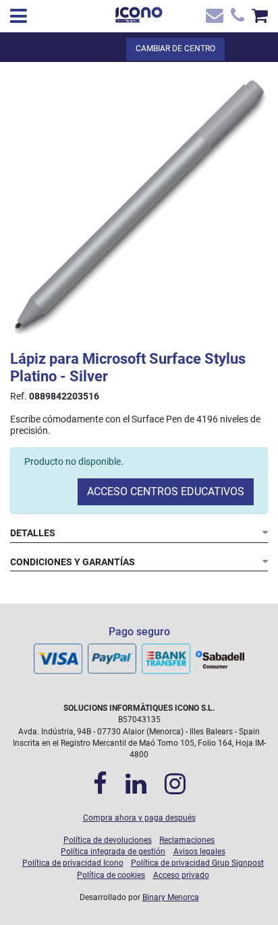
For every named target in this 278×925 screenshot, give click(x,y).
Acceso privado (181, 875)
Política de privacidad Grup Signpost (197, 863)
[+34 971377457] (235, 18)
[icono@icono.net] (213, 18)
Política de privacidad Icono (72, 863)
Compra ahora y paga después (139, 818)
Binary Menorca (170, 897)
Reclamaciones (187, 840)
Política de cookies (111, 875)
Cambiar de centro (175, 48)
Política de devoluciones (107, 840)
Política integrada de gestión (113, 851)
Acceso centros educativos (165, 491)
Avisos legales (199, 851)
